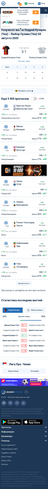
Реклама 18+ (6, 16)
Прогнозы (6, 427)
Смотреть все (23, 283)
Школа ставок (6, 457)
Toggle (34, 98)
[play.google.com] (11, 422)
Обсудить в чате (23, 91)
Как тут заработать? (8, 445)
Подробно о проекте (8, 453)
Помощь (5, 441)
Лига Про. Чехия (24, 61)
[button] (19, 3)
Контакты (4, 464)
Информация (7, 432)
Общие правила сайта (9, 449)
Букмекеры (7, 436)
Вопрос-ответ (6, 460)
